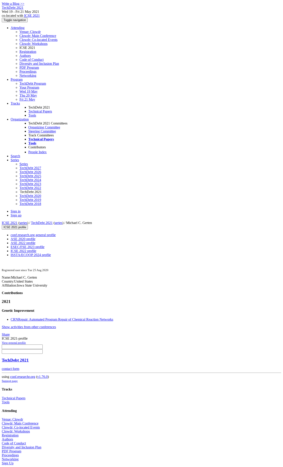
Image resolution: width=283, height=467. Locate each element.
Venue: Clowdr (30, 32)
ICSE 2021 (32, 15)
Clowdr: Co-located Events (38, 40)
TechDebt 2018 (30, 204)
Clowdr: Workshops (33, 44)
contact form (10, 369)
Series (23, 164)
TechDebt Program (32, 83)
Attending (18, 28)
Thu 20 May (28, 95)
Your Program (29, 87)
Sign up (16, 215)
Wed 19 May (28, 91)
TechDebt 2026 (30, 172)
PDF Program (29, 67)
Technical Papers (40, 111)
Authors (25, 55)
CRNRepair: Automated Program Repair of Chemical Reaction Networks (62, 319)
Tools (32, 115)
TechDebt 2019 (30, 200)
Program (17, 79)
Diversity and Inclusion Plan (39, 63)
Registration (27, 52)
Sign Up (7, 463)
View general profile (14, 342)
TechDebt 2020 (30, 196)
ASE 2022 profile (23, 243)
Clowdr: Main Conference (37, 36)
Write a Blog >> (13, 4)
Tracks (15, 103)
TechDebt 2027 (30, 168)
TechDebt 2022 (30, 188)
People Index (37, 152)
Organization (20, 119)
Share (6, 334)
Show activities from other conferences (29, 327)
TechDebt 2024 (30, 180)
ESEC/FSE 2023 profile (27, 247)
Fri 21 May (27, 99)
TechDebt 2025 (30, 176)
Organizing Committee (44, 127)
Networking (27, 75)
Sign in (16, 211)
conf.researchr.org (22, 377)
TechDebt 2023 (30, 184)
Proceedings (27, 71)
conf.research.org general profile (33, 235)
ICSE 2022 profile (23, 251)
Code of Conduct (31, 59)
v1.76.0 (42, 377)
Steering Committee (42, 131)
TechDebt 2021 (42, 223)
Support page (10, 381)
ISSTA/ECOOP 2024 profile (31, 255)
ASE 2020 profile (23, 239)
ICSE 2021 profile (15, 227)
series (23, 223)
